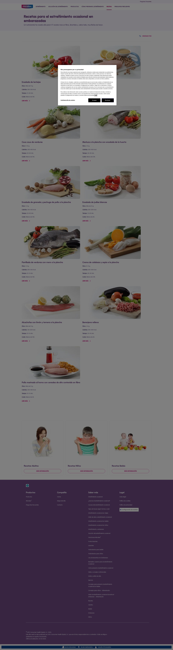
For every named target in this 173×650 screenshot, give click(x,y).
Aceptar (94, 100)
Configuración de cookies (68, 100)
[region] (87, 85)
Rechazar (107, 100)
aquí (96, 95)
